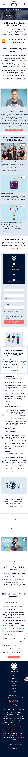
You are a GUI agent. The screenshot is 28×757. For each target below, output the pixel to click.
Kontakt (7, 75)
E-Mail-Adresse (8, 298)
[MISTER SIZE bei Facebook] (10, 701)
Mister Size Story (14, 68)
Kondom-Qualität (7, 194)
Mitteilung (7, 304)
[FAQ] (14, 212)
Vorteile (14, 675)
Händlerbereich (13, 248)
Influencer (14, 691)
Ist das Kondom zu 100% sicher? (10, 645)
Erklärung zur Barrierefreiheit (14, 745)
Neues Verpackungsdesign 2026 (14, 744)
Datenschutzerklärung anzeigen (11, 314)
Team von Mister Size (17, 80)
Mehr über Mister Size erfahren (10, 638)
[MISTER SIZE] (14, 666)
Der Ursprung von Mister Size (10, 602)
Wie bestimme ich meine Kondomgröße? (12, 642)
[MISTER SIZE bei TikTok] (17, 701)
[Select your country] (24, 4)
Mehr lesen (4, 172)
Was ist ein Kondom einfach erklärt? (11, 648)
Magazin (14, 685)
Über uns (14, 678)
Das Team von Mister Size (9, 162)
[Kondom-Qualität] (14, 183)
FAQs (14, 684)
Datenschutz (14, 748)
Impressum (14, 747)
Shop (14, 677)
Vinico (22, 60)
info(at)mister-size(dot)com (14, 281)
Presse (14, 690)
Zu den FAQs (13, 657)
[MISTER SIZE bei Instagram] (13, 701)
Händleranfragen (14, 687)
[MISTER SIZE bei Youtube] (15, 701)
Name (5, 293)
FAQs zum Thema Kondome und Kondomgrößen (11, 223)
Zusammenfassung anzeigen (13, 322)
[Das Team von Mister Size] (14, 151)
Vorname (6, 287)
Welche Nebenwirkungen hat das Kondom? (13, 652)
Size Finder (14, 674)
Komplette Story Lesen (13, 129)
